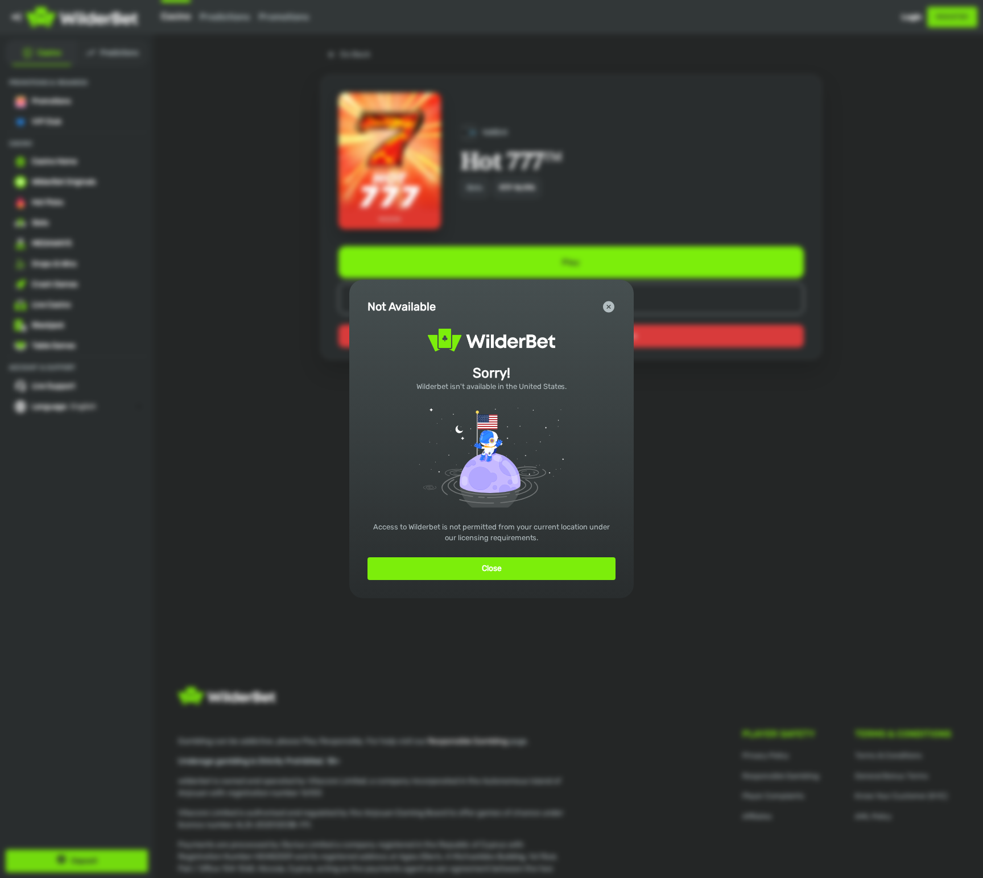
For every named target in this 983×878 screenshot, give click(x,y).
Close (492, 568)
